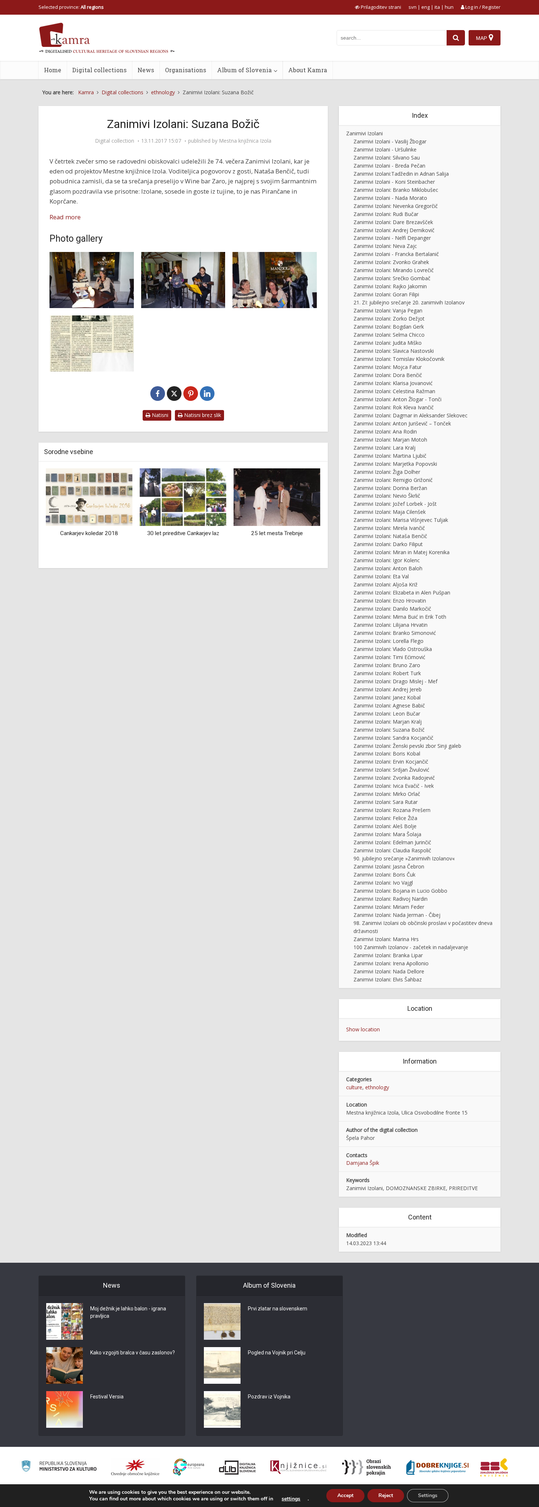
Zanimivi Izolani (364, 133)
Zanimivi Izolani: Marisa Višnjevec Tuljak (400, 519)
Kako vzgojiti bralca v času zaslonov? (132, 1353)
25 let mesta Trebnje (277, 533)
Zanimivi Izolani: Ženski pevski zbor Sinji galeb (407, 745)
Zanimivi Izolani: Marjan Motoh (390, 439)
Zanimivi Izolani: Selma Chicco (389, 334)
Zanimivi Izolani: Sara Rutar (385, 801)
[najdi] (456, 37)
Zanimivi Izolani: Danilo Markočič (392, 608)
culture (354, 1087)
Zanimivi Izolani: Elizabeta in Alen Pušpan (401, 592)
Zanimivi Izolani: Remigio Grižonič (393, 479)
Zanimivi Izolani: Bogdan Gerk (388, 326)
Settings (427, 1495)
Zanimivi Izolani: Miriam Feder (388, 906)
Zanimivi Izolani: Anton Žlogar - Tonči (397, 399)
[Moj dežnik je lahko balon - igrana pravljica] (64, 1321)
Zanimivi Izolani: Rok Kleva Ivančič (393, 407)
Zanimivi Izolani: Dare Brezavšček (393, 222)
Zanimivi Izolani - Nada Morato (390, 197)
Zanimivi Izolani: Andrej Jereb (387, 689)
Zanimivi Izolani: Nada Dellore (388, 971)
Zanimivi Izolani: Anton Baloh (387, 568)
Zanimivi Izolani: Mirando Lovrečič (393, 270)
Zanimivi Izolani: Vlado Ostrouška (392, 648)
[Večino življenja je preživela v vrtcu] (92, 343)
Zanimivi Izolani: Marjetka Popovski (395, 463)
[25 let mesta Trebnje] (277, 496)
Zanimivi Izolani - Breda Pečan (389, 165)
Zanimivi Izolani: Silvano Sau (386, 157)
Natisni (159, 415)
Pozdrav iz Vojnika (269, 1397)
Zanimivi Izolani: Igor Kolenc (386, 560)
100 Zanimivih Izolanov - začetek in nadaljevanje (410, 947)
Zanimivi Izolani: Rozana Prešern (391, 809)
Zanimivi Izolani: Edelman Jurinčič (392, 842)
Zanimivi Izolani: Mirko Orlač (386, 793)
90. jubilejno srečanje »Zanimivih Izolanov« (404, 858)
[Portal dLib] (237, 1467)
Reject (385, 1495)
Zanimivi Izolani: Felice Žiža (385, 818)
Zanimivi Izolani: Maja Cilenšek (389, 511)
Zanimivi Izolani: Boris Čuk (384, 874)
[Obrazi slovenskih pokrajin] (366, 1467)
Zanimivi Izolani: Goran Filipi (386, 294)
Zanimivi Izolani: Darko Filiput (388, 544)
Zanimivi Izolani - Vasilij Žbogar (389, 141)
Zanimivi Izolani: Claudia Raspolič (392, 850)
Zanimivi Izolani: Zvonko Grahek (391, 262)
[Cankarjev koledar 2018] (89, 496)
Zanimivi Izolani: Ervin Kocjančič (390, 761)
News (146, 70)
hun (449, 7)
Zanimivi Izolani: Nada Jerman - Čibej (396, 914)
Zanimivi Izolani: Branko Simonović (394, 632)
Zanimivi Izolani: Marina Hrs (386, 939)
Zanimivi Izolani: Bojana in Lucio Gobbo (400, 890)
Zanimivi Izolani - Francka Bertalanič (396, 253)
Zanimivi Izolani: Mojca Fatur (387, 366)
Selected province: (71, 7)
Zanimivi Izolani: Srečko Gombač (391, 278)
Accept (345, 1495)
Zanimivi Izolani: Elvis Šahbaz (387, 979)
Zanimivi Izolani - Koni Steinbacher (394, 181)
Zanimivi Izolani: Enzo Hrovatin (389, 600)
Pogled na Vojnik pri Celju (276, 1353)
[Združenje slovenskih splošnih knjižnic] (298, 1467)
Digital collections (99, 70)
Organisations (185, 70)
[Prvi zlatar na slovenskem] (222, 1321)
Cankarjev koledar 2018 (89, 533)
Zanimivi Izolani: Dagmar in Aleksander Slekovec (410, 415)
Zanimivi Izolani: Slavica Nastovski (393, 350)
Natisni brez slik (202, 415)
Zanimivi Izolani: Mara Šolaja (387, 834)
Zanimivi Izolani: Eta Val (381, 576)
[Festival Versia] (64, 1409)
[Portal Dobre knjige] (437, 1467)
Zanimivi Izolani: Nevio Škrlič (386, 495)
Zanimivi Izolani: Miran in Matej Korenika (401, 552)
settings (291, 1499)
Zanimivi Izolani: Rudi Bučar (385, 214)
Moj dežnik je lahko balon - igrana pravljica (128, 1312)
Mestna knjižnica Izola (245, 141)
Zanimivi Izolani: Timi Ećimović (389, 657)
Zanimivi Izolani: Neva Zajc (385, 245)
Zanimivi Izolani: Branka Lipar (388, 955)
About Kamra (307, 70)
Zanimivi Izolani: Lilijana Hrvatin (390, 624)
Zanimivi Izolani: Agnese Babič (389, 705)
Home (52, 70)
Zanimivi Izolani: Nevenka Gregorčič (395, 205)
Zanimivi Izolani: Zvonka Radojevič (394, 777)
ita (437, 7)
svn (412, 7)
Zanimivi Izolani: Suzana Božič (389, 729)
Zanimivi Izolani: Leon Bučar (386, 713)
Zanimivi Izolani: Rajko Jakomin (390, 286)
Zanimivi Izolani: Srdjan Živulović (391, 769)
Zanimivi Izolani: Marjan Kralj (387, 721)
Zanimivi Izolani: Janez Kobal (387, 697)
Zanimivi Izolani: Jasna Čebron (388, 866)
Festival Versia (107, 1397)
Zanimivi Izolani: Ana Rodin (385, 431)
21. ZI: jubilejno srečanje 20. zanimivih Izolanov (409, 302)
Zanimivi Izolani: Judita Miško (387, 342)
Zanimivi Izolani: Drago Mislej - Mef (395, 681)
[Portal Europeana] (189, 1467)
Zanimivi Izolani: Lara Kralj (384, 447)
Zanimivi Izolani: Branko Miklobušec (395, 189)
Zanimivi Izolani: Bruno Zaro (386, 665)
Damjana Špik (362, 1162)
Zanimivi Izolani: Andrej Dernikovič (393, 230)
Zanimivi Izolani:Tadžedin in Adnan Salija (401, 173)
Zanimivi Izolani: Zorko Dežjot (389, 318)
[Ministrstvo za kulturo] (59, 1467)
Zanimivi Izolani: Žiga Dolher (386, 471)
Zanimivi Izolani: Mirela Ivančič (389, 527)
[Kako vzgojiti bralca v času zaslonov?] (64, 1365)
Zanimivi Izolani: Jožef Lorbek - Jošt (395, 503)
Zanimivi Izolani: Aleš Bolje (385, 826)
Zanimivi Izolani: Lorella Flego (388, 640)
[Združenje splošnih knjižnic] (494, 1467)
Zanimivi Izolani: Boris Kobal (386, 753)
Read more (65, 217)
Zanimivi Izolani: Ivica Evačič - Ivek (393, 785)
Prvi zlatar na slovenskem (277, 1309)
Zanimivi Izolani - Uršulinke (385, 149)
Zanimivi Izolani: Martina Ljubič (389, 455)
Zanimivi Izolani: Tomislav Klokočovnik (398, 358)
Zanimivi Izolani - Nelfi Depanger (392, 237)
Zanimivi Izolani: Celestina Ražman (394, 391)
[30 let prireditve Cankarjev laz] (183, 496)
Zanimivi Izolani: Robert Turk (387, 673)
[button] (302, 515)
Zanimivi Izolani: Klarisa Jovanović (393, 383)
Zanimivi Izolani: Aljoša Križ (385, 584)
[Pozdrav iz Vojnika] (222, 1409)
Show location (363, 1029)
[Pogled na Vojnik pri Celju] (222, 1365)
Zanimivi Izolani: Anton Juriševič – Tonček (402, 423)
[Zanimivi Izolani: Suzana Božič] (92, 280)
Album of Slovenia (244, 70)
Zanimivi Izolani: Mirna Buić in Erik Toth (399, 616)
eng (425, 7)
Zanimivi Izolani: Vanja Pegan (387, 310)
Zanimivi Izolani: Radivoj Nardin (390, 898)
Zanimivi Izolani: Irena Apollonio (391, 963)
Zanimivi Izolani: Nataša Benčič (390, 536)
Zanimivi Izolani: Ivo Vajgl (383, 882)
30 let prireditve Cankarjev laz (183, 533)
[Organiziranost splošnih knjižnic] (135, 1467)
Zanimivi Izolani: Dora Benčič (387, 375)
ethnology (377, 1087)
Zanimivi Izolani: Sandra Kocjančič (393, 737)
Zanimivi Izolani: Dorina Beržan (390, 487)
